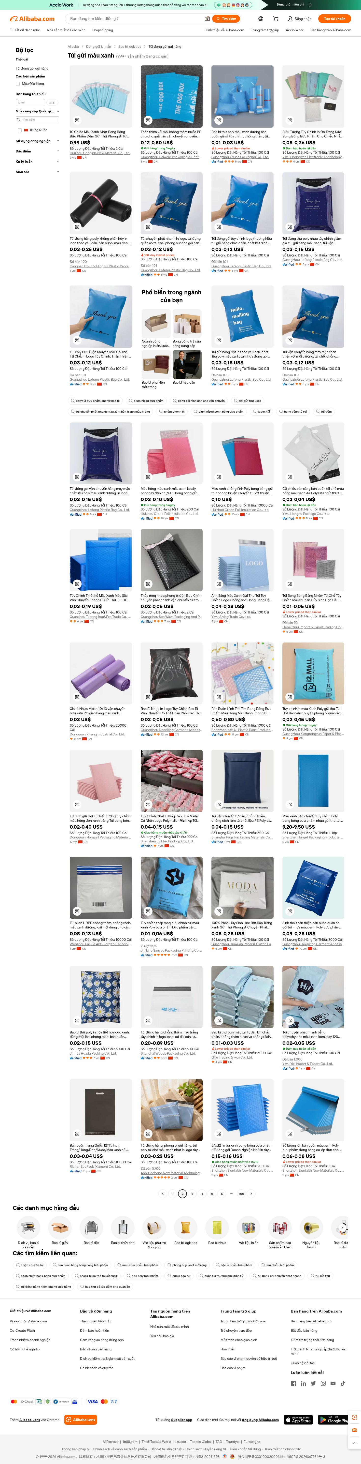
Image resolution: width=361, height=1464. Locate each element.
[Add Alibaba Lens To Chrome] (80, 1420)
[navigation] (37, 620)
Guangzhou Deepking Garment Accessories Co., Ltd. (172, 730)
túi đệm (326, 411)
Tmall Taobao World (156, 1442)
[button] (207, 19)
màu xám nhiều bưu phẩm (140, 1265)
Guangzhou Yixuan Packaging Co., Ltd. (240, 157)
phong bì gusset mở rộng (189, 1265)
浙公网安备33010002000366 (261, 1457)
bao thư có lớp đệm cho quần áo (107, 1286)
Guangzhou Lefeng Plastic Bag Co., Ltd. (171, 270)
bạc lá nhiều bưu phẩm (236, 1265)
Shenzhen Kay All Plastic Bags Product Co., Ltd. (242, 730)
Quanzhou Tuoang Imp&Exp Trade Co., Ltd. (101, 617)
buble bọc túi (181, 1276)
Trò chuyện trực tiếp (236, 1330)
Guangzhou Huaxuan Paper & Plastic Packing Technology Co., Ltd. (242, 944)
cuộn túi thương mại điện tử (224, 1276)
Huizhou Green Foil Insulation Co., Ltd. (169, 514)
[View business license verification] (224, 1456)
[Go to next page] (251, 1193)
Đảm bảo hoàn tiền (94, 1330)
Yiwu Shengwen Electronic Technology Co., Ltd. (313, 157)
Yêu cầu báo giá (162, 1336)
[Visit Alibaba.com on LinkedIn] (303, 1383)
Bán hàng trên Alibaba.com (311, 1321)
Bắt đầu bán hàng (304, 1330)
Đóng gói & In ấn (98, 46)
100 (241, 1193)
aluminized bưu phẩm (149, 401)
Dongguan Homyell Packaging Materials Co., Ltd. (101, 837)
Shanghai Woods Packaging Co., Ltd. (168, 1053)
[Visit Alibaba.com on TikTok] (343, 1383)
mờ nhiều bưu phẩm (280, 1265)
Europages (252, 1442)
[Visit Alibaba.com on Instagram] (323, 1383)
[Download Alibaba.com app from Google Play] (334, 1420)
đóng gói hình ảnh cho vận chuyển (201, 401)
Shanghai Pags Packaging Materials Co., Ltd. (242, 837)
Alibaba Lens (29, 1420)
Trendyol (232, 1442)
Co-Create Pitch (22, 1330)
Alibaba (73, 46)
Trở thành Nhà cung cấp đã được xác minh (319, 1351)
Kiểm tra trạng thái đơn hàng (312, 1340)
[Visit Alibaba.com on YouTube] (333, 1383)
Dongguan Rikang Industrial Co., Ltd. (97, 734)
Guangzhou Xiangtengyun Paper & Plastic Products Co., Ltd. (313, 734)
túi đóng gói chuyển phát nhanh (279, 1276)
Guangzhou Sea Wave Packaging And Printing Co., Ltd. (172, 617)
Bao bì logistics (129, 46)
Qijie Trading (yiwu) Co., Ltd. (232, 1057)
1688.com (130, 1442)
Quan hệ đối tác (303, 1363)
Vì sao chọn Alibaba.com (28, 1321)
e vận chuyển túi (32, 1265)
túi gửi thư (323, 1276)
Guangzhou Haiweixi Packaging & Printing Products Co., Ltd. (172, 157)
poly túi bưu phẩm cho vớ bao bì (98, 401)
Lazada (180, 1442)
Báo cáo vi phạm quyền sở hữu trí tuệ (249, 1358)
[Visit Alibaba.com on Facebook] (294, 1383)
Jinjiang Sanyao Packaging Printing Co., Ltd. (172, 950)
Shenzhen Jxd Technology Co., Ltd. (167, 841)
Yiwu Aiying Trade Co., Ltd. (231, 617)
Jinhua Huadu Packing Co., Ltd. (93, 1053)
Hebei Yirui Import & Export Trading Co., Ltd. (313, 627)
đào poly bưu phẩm (145, 1276)
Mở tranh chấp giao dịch (239, 1340)
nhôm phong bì (174, 411)
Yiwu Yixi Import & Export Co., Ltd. (307, 1064)
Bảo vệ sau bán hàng (95, 1349)
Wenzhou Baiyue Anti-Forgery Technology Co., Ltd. (101, 944)
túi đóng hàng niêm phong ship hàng (46, 1286)
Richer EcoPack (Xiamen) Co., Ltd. (95, 1166)
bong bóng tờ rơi (295, 411)
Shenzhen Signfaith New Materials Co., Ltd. (242, 1170)
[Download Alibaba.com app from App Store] (298, 1420)
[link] (354, 1417)
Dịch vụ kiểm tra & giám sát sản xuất (107, 1358)
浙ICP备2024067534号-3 (306, 1457)
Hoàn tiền (228, 1349)
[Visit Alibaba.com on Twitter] (313, 1383)
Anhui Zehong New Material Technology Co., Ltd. (172, 1173)
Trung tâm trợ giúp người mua (243, 1321)
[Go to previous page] (162, 1193)
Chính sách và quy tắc (96, 1368)
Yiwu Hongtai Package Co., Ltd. (305, 514)
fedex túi (264, 411)
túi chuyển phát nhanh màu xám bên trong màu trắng (113, 411)
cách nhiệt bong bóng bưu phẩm (43, 1276)
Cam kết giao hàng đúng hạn (102, 1340)
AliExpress (110, 1442)
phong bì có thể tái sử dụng (98, 1276)
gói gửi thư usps (250, 401)
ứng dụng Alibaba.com (260, 1420)
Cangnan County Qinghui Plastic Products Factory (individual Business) (101, 266)
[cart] (276, 19)
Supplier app (181, 1420)
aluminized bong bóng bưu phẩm (221, 411)
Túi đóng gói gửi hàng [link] (165, 46)
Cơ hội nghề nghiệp (25, 1349)
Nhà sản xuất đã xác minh (169, 1327)
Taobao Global (200, 1442)
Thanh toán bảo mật (95, 1321)
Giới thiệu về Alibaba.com (30, 1311)
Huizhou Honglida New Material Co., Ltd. (100, 153)
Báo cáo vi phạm (233, 1368)
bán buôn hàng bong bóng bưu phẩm (83, 1265)
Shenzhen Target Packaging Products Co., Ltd (313, 837)
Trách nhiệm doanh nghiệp (30, 1340)
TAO (219, 1442)
